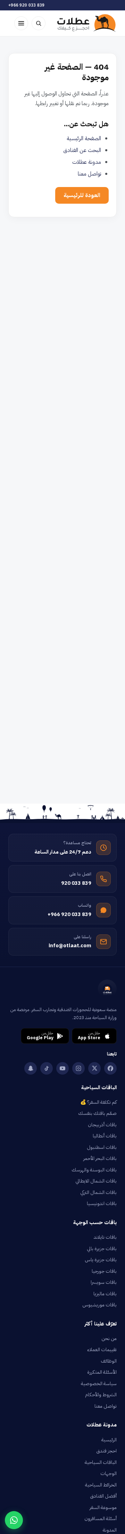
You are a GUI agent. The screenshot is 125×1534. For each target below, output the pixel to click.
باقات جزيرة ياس (101, 1259)
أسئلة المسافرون (100, 1518)
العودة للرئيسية (82, 195)
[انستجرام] (78, 1068)
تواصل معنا (89, 174)
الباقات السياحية (101, 1462)
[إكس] (94, 1068)
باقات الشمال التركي (98, 1192)
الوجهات (108, 1473)
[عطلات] (87, 23)
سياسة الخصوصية (99, 1383)
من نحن (109, 1338)
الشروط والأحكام (101, 1394)
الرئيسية (109, 1439)
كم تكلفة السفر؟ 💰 (98, 1102)
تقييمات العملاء (102, 1349)
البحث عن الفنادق (82, 150)
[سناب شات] (30, 1068)
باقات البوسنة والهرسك (94, 1169)
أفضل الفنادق (103, 1496)
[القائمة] (21, 23)
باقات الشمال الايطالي (96, 1181)
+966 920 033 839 (26, 5)
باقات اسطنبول (102, 1147)
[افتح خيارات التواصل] (14, 1520)
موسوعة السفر (103, 1507)
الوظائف (109, 1361)
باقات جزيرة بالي (102, 1248)
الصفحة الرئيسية (84, 138)
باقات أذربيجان (102, 1124)
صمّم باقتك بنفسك (97, 1113)
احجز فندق (106, 1451)
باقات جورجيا (104, 1271)
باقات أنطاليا (105, 1135)
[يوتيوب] (62, 1068)
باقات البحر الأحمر (100, 1158)
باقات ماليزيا (105, 1293)
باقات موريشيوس (99, 1304)
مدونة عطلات (86, 162)
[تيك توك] (46, 1068)
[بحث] (38, 23)
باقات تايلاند (105, 1237)
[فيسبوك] (110, 1068)
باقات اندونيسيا (102, 1203)
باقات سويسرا (104, 1282)
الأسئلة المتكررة (102, 1372)
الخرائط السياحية (101, 1485)
